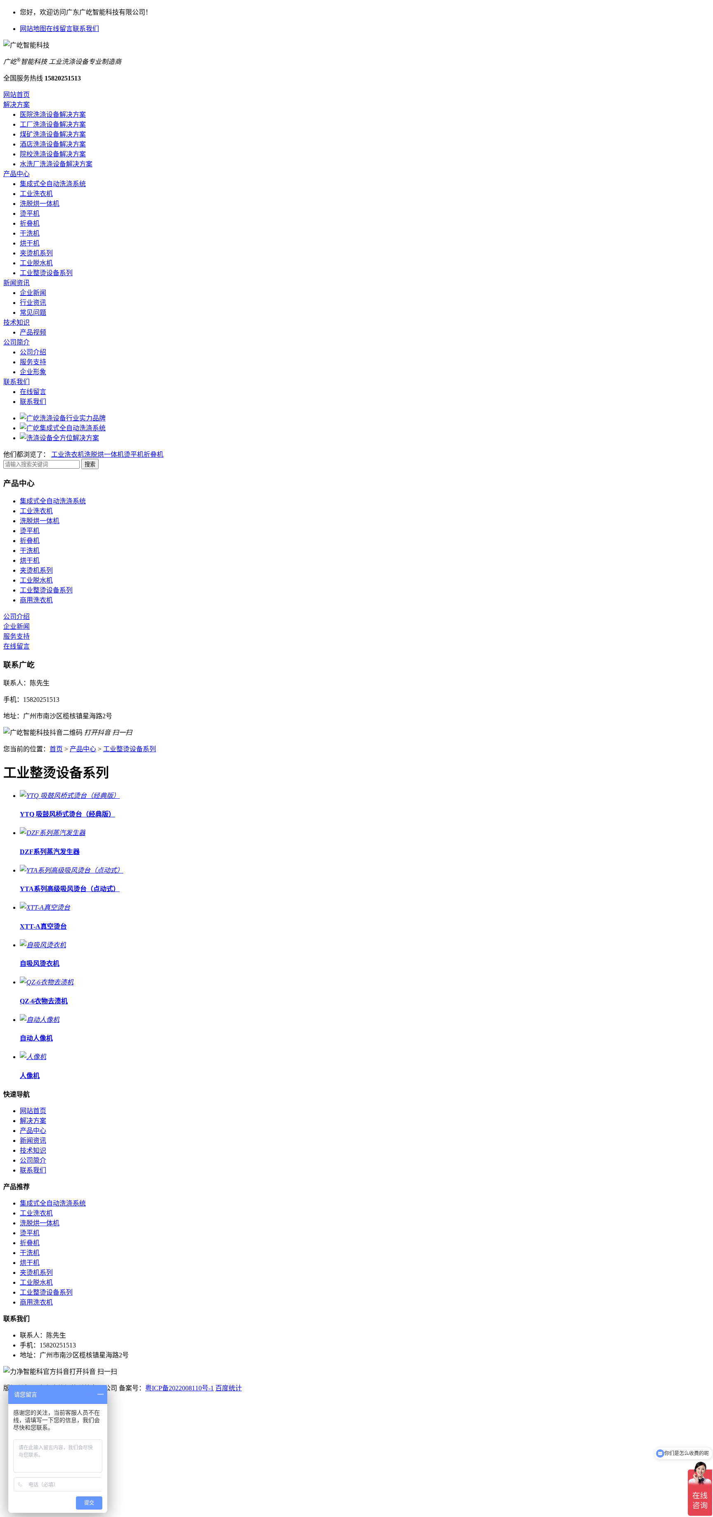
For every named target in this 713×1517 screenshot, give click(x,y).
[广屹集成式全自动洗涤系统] (63, 428)
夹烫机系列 (36, 253)
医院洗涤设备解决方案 (53, 114)
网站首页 (16, 94)
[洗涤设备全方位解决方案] (59, 437)
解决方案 (16, 104)
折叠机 (30, 223)
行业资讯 (33, 302)
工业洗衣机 (36, 193)
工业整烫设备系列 (46, 272)
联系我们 (86, 28)
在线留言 (59, 28)
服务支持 (33, 362)
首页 (56, 749)
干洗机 (30, 233)
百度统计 (228, 1388)
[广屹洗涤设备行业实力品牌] (63, 418)
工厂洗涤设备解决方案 (53, 124)
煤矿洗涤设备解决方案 (53, 134)
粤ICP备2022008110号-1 (179, 1388)
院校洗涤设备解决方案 (53, 154)
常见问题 (33, 312)
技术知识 (16, 322)
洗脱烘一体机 (39, 203)
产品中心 (16, 173)
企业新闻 (33, 292)
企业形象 (33, 371)
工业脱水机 (36, 263)
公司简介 (16, 342)
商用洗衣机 (36, 600)
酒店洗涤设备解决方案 (53, 144)
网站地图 (33, 28)
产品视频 (33, 332)
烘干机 (30, 243)
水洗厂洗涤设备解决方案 (56, 164)
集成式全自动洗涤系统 (53, 183)
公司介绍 (33, 352)
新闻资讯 (16, 282)
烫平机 (30, 213)
